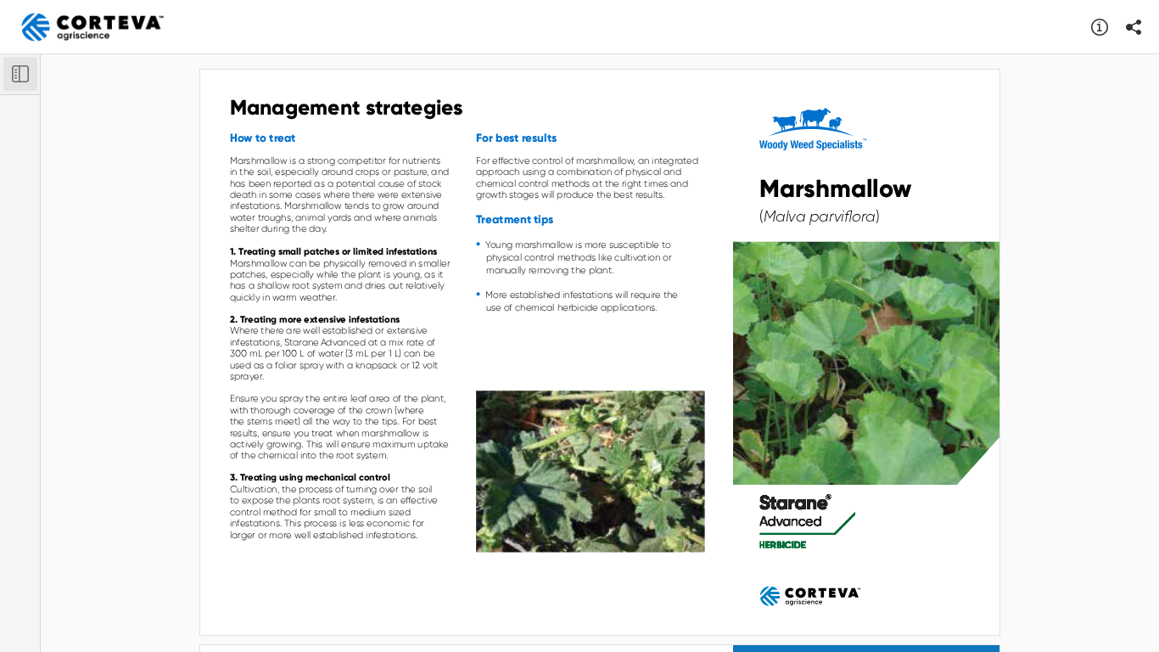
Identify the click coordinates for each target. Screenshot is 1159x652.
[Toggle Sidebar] (20, 74)
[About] (1100, 27)
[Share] (1134, 27)
